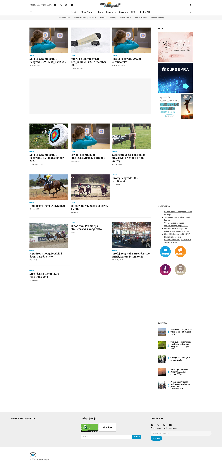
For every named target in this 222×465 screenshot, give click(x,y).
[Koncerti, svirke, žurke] (165, 269)
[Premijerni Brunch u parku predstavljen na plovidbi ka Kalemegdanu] (162, 385)
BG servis (92, 18)
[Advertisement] (65, 95)
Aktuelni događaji (80, 18)
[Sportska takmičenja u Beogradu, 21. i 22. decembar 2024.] (90, 40)
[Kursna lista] (175, 47)
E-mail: (174, 428)
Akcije (115, 151)
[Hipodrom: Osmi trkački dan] (48, 187)
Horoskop (113, 18)
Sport (32, 55)
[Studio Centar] (90, 427)
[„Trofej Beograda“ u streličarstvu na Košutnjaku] (90, 136)
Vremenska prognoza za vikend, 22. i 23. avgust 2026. (181, 332)
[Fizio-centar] (175, 107)
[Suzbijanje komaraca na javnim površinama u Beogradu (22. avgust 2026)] (162, 345)
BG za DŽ (103, 18)
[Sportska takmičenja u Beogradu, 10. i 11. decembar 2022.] (48, 136)
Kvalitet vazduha (125, 18)
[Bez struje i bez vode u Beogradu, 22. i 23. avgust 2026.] (162, 372)
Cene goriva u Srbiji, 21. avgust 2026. (180, 358)
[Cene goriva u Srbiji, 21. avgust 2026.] (162, 359)
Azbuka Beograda (141, 18)
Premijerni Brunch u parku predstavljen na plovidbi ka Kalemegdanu (180, 385)
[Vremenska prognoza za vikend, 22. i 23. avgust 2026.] (162, 332)
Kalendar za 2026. (64, 18)
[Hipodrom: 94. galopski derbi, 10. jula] (90, 187)
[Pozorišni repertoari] (180, 251)
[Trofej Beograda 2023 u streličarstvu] (131, 40)
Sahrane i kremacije (157, 18)
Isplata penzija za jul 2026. (176, 226)
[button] (191, 5)
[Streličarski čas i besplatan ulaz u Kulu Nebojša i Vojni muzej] (131, 136)
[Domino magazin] (107, 427)
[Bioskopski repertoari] (165, 251)
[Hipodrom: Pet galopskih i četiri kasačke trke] (48, 235)
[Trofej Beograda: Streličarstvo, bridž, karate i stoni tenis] (131, 235)
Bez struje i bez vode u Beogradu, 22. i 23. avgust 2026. (180, 372)
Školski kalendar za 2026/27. (177, 234)
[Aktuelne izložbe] (180, 269)
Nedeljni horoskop (172, 237)
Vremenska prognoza (174, 223)
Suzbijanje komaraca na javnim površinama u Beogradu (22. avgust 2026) (180, 345)
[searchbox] (106, 437)
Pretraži (137, 437)
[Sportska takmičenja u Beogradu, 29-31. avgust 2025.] (48, 40)
